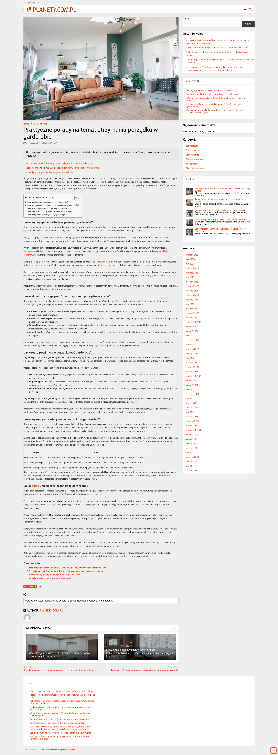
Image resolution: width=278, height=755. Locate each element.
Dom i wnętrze (192, 150)
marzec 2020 (192, 461)
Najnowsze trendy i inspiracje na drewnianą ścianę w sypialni (57, 723)
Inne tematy (191, 164)
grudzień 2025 (192, 286)
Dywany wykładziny (195, 159)
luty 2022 (190, 358)
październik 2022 (193, 322)
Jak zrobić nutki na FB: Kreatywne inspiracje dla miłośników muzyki (60, 733)
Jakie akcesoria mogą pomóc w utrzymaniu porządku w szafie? (53, 205)
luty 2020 (190, 466)
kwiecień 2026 (192, 268)
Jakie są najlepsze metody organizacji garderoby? (47, 202)
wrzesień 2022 (192, 327)
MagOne (71, 750)
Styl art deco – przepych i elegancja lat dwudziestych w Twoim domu (61, 691)
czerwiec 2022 (192, 340)
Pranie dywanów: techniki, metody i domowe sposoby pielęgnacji (59, 719)
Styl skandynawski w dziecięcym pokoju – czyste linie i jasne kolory (58, 670)
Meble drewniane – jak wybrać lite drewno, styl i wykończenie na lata (217, 47)
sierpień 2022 (192, 331)
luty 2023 (190, 304)
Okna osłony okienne (195, 168)
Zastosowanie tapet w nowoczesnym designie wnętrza (220, 210)
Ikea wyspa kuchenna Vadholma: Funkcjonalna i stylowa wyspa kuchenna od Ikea (67, 568)
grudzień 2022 (192, 313)
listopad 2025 (192, 291)
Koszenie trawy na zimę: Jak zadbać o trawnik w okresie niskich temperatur (63, 168)
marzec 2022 (192, 353)
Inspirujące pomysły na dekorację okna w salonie (49, 172)
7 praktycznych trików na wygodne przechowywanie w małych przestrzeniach (66, 571)
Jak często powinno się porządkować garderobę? (47, 208)
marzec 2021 (192, 407)
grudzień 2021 (192, 367)
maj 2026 (190, 264)
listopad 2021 (192, 371)
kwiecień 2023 (192, 295)
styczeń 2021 (192, 416)
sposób (99, 262)
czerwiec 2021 (192, 394)
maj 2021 (190, 398)
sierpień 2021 (192, 385)
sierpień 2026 (192, 255)
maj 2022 (190, 345)
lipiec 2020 (190, 443)
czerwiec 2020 (192, 448)
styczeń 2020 (192, 470)
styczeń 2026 (192, 282)
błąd (72, 542)
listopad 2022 (192, 318)
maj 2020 (190, 452)
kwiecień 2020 (192, 457)
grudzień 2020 (192, 421)
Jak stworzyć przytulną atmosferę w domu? (50, 578)
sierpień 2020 (192, 439)
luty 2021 (190, 412)
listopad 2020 (192, 425)
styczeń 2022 (192, 362)
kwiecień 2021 (192, 403)
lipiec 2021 (190, 389)
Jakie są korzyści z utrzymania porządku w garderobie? (49, 211)
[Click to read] (62, 647)
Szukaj (186, 18)
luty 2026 (190, 277)
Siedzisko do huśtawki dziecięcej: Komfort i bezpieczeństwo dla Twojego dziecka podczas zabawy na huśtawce (139, 653)
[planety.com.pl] (49, 10)
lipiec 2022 (190, 336)
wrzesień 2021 (192, 380)
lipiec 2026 (190, 259)
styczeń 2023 (192, 309)
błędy (35, 486)
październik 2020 (193, 430)
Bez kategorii (192, 146)
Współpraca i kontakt (31, 3)
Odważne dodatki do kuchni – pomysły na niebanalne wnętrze (214, 94)
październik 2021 (193, 376)
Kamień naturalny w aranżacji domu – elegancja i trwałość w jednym (59, 163)
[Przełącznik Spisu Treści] (75, 198)
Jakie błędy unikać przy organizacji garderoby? (46, 214)
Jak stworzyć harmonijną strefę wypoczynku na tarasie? (220, 219)
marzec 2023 (192, 300)
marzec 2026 (192, 273)
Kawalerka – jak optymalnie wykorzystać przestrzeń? (54, 574)
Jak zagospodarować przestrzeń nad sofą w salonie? (210, 90)
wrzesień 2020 (192, 434)
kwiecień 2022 (192, 349)
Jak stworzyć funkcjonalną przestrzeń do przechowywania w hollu (144, 670)
